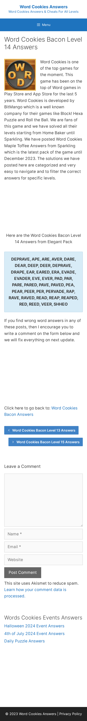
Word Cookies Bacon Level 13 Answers (43, 430)
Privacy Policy (70, 714)
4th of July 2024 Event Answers (34, 633)
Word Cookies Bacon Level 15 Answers (48, 442)
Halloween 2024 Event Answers (34, 626)
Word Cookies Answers (44, 6)
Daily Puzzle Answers (24, 641)
